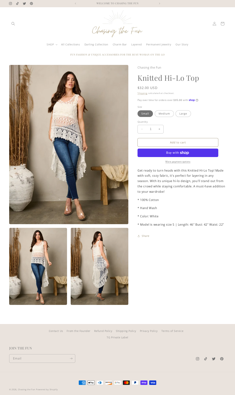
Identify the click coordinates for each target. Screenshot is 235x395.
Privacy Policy (149, 331)
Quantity (143, 121)
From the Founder (79, 331)
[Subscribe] (71, 358)
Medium (164, 113)
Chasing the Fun (26, 389)
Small (145, 113)
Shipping (142, 93)
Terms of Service (172, 331)
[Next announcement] (160, 3)
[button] (13, 24)
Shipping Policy (126, 331)
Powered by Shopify (47, 389)
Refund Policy (103, 331)
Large (183, 113)
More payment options (177, 161)
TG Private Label (117, 337)
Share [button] (145, 236)
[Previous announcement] (75, 3)
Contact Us (56, 331)
